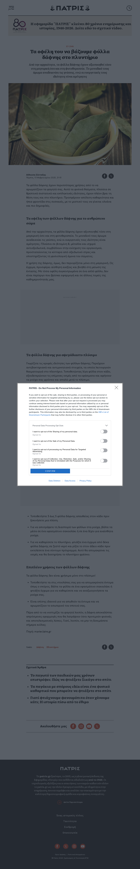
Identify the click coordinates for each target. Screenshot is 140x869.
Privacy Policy (85, 481)
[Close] (117, 388)
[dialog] (70, 434)
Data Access (70, 481)
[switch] (103, 431)
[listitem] (70, 425)
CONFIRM (50, 471)
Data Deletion (54, 481)
